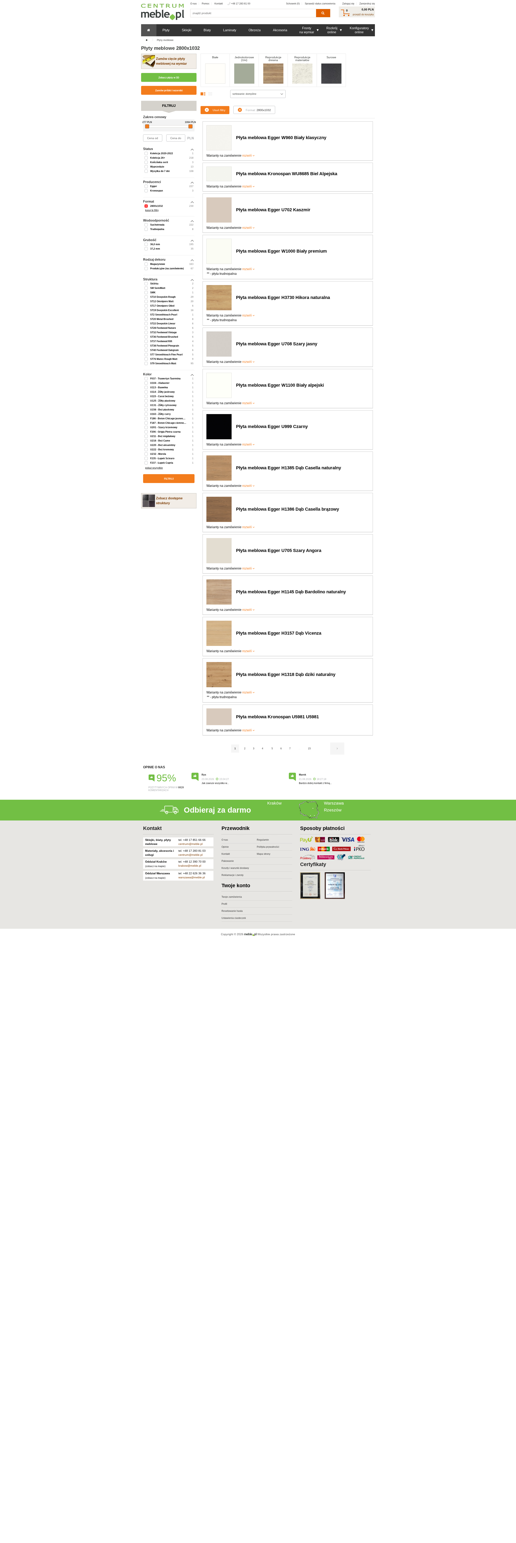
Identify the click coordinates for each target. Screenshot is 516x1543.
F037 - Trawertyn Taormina (165, 378)
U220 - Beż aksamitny (162, 445)
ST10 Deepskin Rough (163, 297)
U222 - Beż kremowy (162, 449)
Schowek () (293, 3)
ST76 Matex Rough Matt (163, 359)
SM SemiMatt (157, 288)
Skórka (154, 283)
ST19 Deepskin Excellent (164, 310)
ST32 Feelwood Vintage (163, 332)
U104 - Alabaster (160, 383)
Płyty (166, 30)
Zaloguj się (348, 3)
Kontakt (218, 3)
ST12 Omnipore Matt (162, 301)
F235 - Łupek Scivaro (162, 458)
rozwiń (247, 155)
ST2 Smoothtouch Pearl (163, 314)
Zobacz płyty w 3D (168, 77)
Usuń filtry (219, 110)
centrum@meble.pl (190, 843)
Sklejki (186, 30)
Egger (153, 186)
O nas (193, 3)
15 (309, 748)
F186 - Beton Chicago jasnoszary (169, 418)
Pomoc (205, 3)
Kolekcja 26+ (157, 157)
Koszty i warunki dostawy (235, 868)
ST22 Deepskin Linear (162, 323)
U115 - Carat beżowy (162, 396)
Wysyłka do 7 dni (160, 171)
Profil (224, 904)
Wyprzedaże (157, 166)
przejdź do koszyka (363, 14)
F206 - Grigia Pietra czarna (165, 431)
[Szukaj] (323, 13)
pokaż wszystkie (154, 467)
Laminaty (229, 30)
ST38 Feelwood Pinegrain (164, 345)
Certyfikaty (313, 864)
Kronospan (156, 190)
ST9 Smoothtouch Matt (163, 363)
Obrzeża (255, 30)
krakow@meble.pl (189, 865)
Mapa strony (263, 854)
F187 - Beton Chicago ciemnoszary (170, 423)
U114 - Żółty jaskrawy (162, 391)
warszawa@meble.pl (191, 877)
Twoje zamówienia (232, 896)
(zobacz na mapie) (155, 866)
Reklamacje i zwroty (232, 875)
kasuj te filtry (152, 210)
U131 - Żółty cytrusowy (163, 405)
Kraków (274, 803)
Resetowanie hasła (232, 911)
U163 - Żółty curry (160, 414)
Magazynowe (157, 264)
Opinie (225, 846)
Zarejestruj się (367, 3)
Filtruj (169, 478)
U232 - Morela (158, 454)
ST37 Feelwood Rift (161, 341)
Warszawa (334, 803)
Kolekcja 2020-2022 (161, 153)
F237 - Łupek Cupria (161, 462)
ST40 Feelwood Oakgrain (164, 350)
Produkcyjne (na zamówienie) (167, 268)
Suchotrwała (157, 224)
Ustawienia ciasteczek (234, 918)
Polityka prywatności (268, 846)
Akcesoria (280, 30)
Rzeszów (332, 810)
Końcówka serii (159, 162)
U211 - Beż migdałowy (162, 436)
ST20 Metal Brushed (161, 319)
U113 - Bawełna (159, 387)
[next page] (337, 748)
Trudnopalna (157, 229)
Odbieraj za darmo (217, 810)
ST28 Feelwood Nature (163, 328)
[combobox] (258, 94)
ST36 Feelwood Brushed (164, 336)
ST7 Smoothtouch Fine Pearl (166, 354)
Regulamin (263, 839)
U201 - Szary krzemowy (163, 427)
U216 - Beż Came (160, 440)
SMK (153, 292)
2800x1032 (156, 206)
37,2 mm (155, 248)
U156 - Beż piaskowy (162, 409)
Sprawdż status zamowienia (320, 3)
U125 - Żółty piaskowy (162, 400)
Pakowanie (228, 861)
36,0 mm (155, 244)
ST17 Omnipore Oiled (162, 305)
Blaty (207, 30)
